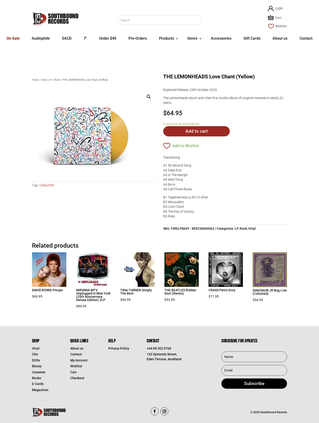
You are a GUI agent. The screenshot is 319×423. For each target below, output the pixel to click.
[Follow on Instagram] (164, 411)
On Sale (13, 38)
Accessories (221, 38)
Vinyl (43, 79)
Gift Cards (252, 38)
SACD (66, 38)
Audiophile (41, 38)
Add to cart (196, 131)
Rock (57, 79)
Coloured (46, 185)
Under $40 (107, 38)
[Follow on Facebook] (155, 411)
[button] (149, 97)
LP (50, 79)
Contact (306, 38)
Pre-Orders (137, 38)
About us (280, 38)
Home (35, 79)
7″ (85, 38)
